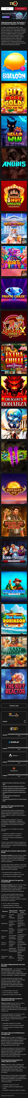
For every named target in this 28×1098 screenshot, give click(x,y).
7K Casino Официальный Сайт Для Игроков (14, 790)
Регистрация (20, 8)
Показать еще (14, 705)
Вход (7, 8)
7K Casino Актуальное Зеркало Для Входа (13, 786)
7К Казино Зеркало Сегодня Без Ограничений (14, 788)
